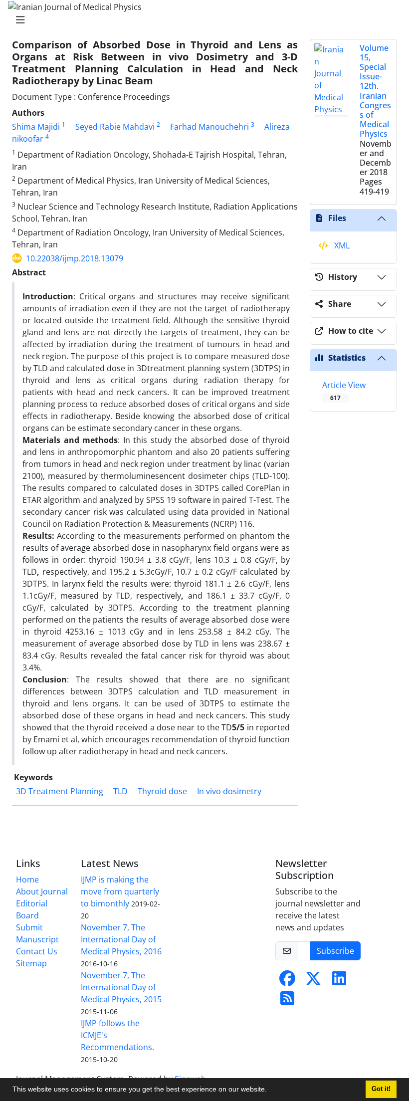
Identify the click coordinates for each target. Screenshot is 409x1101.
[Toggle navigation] (201, 20)
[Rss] (287, 1001)
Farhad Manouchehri (209, 126)
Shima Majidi (36, 126)
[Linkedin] (339, 981)
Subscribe (335, 950)
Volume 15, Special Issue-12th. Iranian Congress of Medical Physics (375, 91)
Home (27, 879)
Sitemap (31, 963)
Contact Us (36, 951)
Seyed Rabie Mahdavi (115, 126)
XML (341, 245)
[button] (270, 1090)
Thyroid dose (162, 791)
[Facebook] (287, 981)
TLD (120, 791)
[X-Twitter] (313, 981)
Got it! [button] (381, 1089)
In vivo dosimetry (229, 791)
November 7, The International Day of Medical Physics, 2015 (121, 987)
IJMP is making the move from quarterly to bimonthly (120, 891)
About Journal (42, 891)
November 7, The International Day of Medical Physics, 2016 (121, 939)
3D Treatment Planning (59, 791)
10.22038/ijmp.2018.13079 (74, 258)
